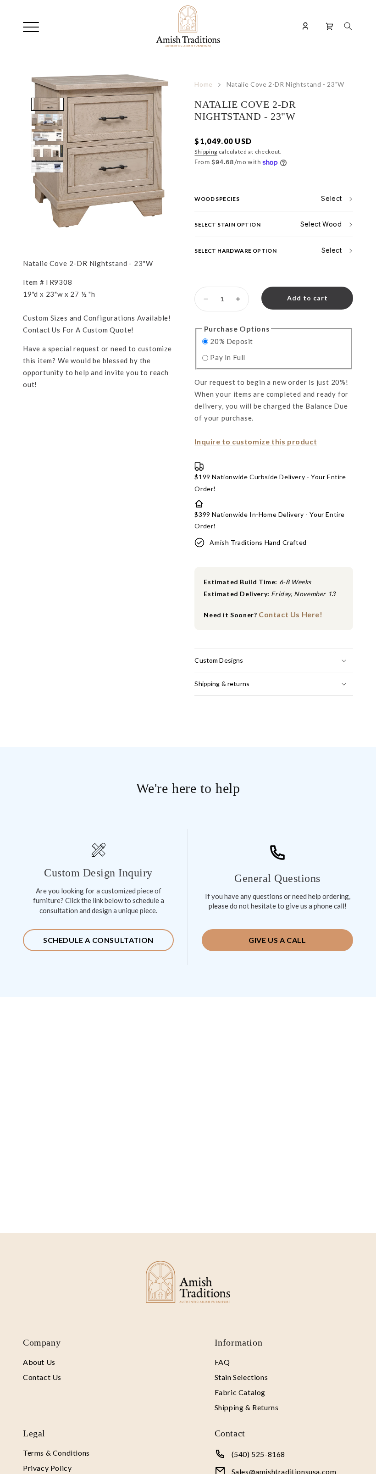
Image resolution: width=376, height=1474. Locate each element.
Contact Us (42, 1377)
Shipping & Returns (247, 1407)
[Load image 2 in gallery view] (47, 119)
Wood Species (216, 198)
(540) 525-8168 (258, 1454)
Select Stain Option (227, 224)
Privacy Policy (47, 1467)
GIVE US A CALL (277, 940)
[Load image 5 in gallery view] (47, 166)
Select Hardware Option (235, 250)
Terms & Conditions (56, 1452)
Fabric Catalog (240, 1392)
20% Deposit (231, 341)
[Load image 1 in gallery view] (47, 104)
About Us (39, 1362)
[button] (348, 26)
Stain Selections (241, 1377)
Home (203, 84)
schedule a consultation (98, 940)
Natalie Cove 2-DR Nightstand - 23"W (285, 84)
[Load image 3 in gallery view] (47, 135)
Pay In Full (227, 357)
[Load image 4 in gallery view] (47, 150)
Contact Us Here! (291, 614)
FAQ (222, 1362)
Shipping (205, 151)
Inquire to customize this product (255, 441)
